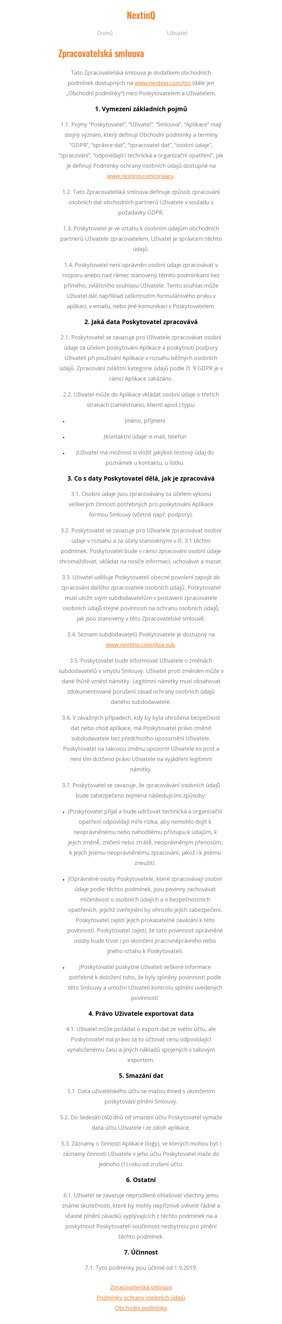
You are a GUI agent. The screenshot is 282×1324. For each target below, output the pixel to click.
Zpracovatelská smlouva (141, 1287)
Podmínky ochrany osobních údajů (141, 1297)
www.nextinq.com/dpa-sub (140, 644)
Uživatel (177, 33)
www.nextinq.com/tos (163, 83)
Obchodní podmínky (141, 1308)
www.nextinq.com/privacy (140, 176)
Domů (105, 33)
